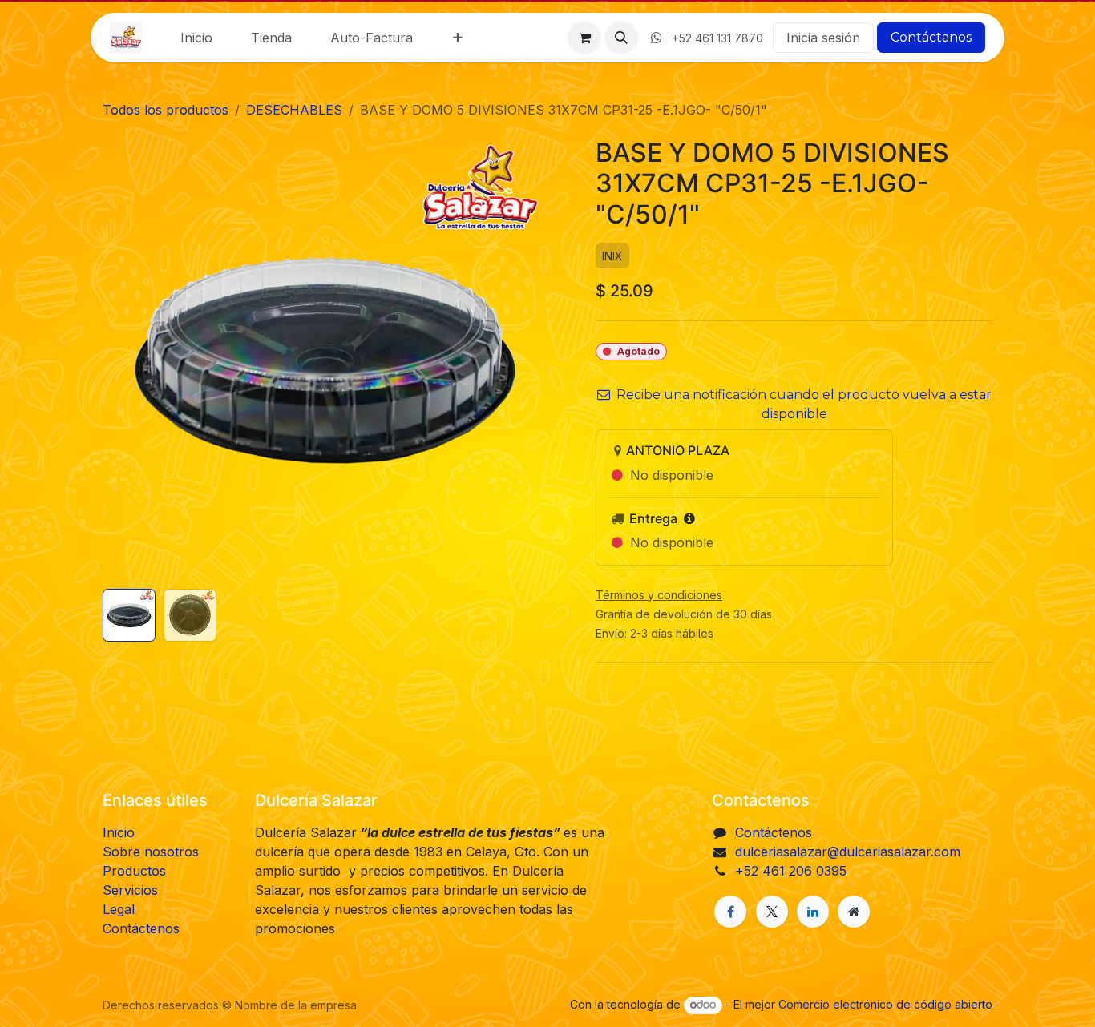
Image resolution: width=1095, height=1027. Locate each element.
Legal (119, 909)
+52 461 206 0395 (791, 871)
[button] (621, 37)
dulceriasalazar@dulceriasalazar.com (847, 852)
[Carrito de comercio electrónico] (584, 37)
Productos (134, 871)
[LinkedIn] (813, 912)
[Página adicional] (854, 912)
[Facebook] (730, 912)
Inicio (119, 832)
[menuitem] (196, 38)
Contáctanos (931, 37)
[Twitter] (772, 912)
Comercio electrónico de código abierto (885, 1004)
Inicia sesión (823, 38)
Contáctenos (141, 928)
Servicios (130, 890)
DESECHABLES (294, 110)
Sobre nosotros (151, 852)
